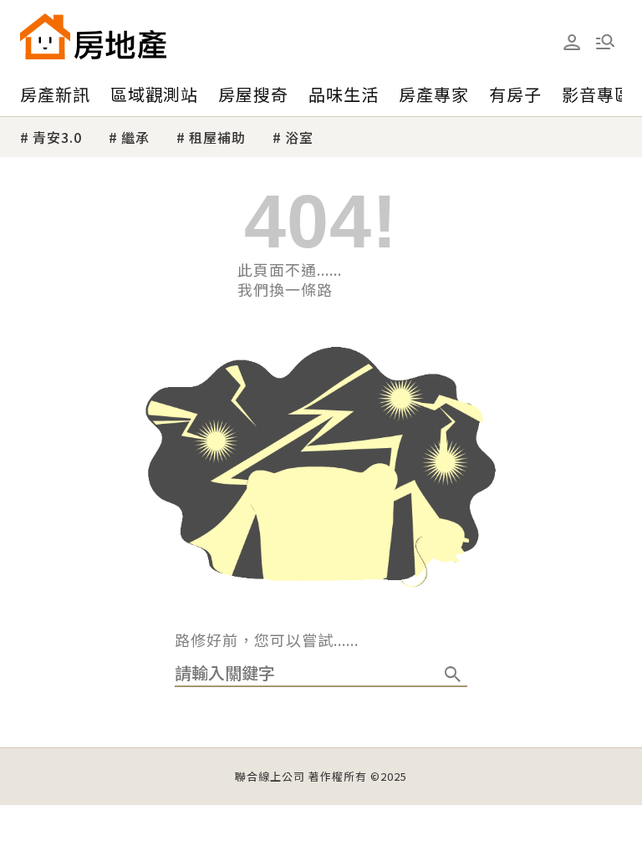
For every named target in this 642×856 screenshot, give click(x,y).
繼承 (135, 137)
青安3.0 (57, 137)
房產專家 (434, 94)
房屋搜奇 (253, 94)
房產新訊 (55, 94)
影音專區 (597, 94)
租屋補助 (217, 137)
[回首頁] (93, 36)
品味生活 (343, 94)
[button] (605, 42)
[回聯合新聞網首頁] (45, 36)
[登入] (572, 43)
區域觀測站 (154, 94)
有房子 (515, 94)
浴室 (299, 137)
